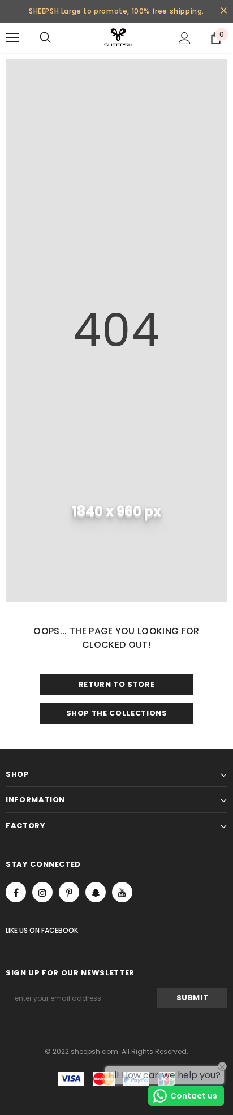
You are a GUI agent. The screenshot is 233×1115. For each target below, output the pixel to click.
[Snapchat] (95, 892)
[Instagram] (42, 892)
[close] (223, 11)
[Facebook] (16, 892)
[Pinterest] (69, 892)
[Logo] (118, 37)
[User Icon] (185, 38)
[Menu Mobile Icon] (12, 38)
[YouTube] (122, 892)
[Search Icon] (57, 38)
